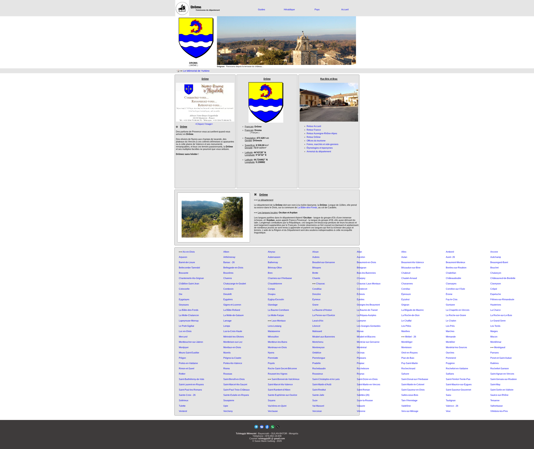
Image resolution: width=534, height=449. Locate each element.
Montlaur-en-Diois (232, 347)
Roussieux (317, 374)
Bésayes (316, 267)
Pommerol (451, 358)
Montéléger (406, 342)
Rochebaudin (319, 368)
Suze (314, 400)
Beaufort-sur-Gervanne (323, 262)
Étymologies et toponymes (320, 148)
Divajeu (271, 294)
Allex (403, 252)
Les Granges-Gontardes (368, 326)
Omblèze (316, 352)
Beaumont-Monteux (455, 262)
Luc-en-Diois (185, 331)
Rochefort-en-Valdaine (457, 368)
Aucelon (361, 257)
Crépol (493, 289)
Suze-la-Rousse (365, 400)
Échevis (361, 294)
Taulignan (451, 400)
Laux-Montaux (279, 321)
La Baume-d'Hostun (322, 310)
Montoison (406, 347)
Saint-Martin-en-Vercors (368, 384)
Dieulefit (227, 294)
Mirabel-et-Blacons (366, 336)
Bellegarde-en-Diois (233, 267)
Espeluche (495, 294)
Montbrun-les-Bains (277, 342)
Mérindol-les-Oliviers (233, 336)
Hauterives (495, 305)
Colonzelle (184, 289)
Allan (359, 252)
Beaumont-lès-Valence (412, 262)
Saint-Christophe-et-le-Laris (326, 379)
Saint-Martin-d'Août (321, 384)
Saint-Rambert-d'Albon (279, 390)
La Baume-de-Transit (367, 310)
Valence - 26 (452, 406)
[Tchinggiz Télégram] (256, 428)
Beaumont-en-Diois (366, 262)
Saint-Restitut (319, 390)
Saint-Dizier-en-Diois (367, 379)
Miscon (493, 336)
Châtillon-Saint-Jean (189, 283)
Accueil (345, 9)
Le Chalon (451, 321)
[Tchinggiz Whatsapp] (272, 428)
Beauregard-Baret (499, 262)
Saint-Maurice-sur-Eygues (459, 384)
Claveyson (495, 283)
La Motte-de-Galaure (233, 315)
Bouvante (183, 273)
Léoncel (316, 326)
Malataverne (274, 331)
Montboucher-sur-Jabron (191, 342)
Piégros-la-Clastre (232, 358)
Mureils (227, 352)
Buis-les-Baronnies (366, 273)
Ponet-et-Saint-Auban (501, 358)
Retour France (314, 130)
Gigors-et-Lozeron (232, 305)
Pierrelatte (273, 358)
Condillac (317, 289)
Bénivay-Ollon (275, 267)
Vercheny (228, 411)
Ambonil (450, 252)
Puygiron (450, 363)
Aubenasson (274, 257)
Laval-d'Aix (317, 321)
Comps (271, 289)
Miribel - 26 (410, 336)
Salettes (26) (363, 395)
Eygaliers (228, 299)
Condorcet (362, 289)
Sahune (405, 374)
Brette (315, 273)
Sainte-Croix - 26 (187, 395)
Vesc (448, 411)
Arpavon (183, 257)
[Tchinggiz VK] (261, 428)
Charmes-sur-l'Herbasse (280, 278)
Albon (226, 252)
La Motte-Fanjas (276, 315)
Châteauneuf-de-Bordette (502, 278)
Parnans (494, 352)
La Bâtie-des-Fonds (307, 207)
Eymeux (316, 299)
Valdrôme (406, 406)
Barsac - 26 (229, 262)
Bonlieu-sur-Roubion (456, 267)
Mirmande (451, 336)
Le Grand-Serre (498, 321)
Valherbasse (496, 406)
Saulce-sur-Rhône (499, 395)
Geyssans (184, 305)
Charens (227, 278)
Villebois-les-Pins (499, 411)
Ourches (450, 352)
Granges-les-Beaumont (368, 305)
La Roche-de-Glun (410, 315)
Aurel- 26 (450, 257)
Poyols (271, 363)
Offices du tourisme (316, 140)
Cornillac (405, 289)
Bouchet (494, 267)
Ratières (494, 363)
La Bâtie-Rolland (231, 310)
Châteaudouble (453, 278)
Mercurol (183, 336)
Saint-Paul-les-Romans (190, 390)
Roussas (227, 374)
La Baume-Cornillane (278, 310)
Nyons (271, 352)
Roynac (360, 374)
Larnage (227, 321)
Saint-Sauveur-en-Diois (413, 390)
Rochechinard (408, 368)
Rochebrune (363, 368)
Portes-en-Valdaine (188, 363)
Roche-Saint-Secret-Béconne (282, 368)
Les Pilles (406, 326)
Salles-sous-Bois (409, 395)
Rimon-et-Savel (186, 368)
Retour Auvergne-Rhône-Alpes (322, 133)
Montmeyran (318, 347)
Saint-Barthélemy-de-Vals (191, 379)
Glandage (273, 305)
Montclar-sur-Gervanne (368, 342)
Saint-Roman (363, 390)
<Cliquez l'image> (204, 124)
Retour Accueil (314, 126)
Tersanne (495, 400)
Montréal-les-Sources (456, 347)
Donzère (316, 294)
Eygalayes (184, 299)
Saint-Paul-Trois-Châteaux (236, 390)
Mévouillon (273, 336)
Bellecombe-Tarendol (189, 267)
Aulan (404, 257)
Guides (261, 9)
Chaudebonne (275, 283)
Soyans (271, 400)
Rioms (226, 368)
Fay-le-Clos (451, 299)
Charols (316, 278)
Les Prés (450, 326)
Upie (225, 406)
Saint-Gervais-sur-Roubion (503, 379)
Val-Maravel (318, 406)
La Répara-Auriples (366, 315)
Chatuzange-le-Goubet (234, 283)
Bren (270, 273)
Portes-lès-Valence (232, 363)
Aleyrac (271, 252)
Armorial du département (319, 151)
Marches (450, 331)
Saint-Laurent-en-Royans (191, 384)
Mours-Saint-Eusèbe (189, 352)
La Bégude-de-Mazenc (412, 310)
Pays (317, 9)
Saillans (450, 374)
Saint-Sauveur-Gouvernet (458, 390)
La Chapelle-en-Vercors (457, 310)
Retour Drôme (314, 137)
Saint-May (495, 384)
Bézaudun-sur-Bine (411, 267)
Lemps (226, 326)
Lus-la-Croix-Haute (232, 331)
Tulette (182, 406)
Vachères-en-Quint (277, 406)
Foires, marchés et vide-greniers (322, 144)
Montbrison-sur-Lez (232, 342)
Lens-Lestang (274, 326)
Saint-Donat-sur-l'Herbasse (414, 379)
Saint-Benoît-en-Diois (234, 379)
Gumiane (450, 305)
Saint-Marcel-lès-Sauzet (235, 384)
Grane (315, 305)
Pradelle (316, 363)
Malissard (317, 331)
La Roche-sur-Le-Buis (501, 315)
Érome (449, 294)
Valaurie (361, 406)
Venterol (183, 411)
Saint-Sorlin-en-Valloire (501, 390)
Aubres (315, 257)
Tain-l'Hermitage (409, 400)
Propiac (360, 363)
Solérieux (183, 400)
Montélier (450, 342)
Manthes (405, 331)
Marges (494, 331)
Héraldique (289, 9)
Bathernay (273, 262)
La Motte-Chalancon (189, 315)
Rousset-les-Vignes (277, 374)
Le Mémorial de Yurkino (196, 70)
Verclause (273, 411)
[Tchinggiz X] (277, 428)
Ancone (494, 252)
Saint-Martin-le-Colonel (412, 384)
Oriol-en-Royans (409, 352)
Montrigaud (499, 347)
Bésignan (361, 267)
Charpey (361, 278)
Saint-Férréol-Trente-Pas (458, 379)
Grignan (405, 305)
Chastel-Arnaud (409, 278)
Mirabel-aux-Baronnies (323, 336)
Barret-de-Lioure (187, 262)
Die (180, 294)
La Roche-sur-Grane (456, 315)
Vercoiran (317, 411)
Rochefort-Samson (499, 368)
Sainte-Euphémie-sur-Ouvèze (282, 395)
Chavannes (407, 283)
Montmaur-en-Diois (277, 347)
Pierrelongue (318, 358)
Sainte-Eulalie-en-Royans (236, 395)
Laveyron (361, 321)
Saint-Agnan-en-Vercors (502, 374)
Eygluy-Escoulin (276, 299)
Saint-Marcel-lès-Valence (280, 384)
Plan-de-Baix (407, 358)
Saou (448, 395)
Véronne (361, 411)
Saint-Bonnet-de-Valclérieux (285, 379)
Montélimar (495, 342)
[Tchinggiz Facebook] (267, 428)
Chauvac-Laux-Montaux (368, 283)
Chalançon (495, 273)
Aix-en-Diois (188, 252)
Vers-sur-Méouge (409, 411)
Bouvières (228, 273)
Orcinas (360, 352)
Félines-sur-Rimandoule (502, 299)
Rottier (182, 374)
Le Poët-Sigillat (186, 326)
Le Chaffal (406, 321)
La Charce (495, 310)
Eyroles (360, 299)
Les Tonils (495, 326)
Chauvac (320, 283)
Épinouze (406, 294)
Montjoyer (184, 347)
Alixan (315, 252)
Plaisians (361, 358)
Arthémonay (229, 257)
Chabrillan (451, 273)
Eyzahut (405, 299)
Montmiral (362, 347)
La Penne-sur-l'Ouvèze (323, 315)
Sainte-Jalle (318, 395)
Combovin (228, 289)
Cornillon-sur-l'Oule (455, 289)
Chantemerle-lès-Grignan (191, 278)
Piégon (182, 358)
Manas (360, 331)
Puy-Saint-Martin (409, 363)
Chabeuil (405, 273)
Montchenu (317, 342)
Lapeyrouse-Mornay (189, 321)
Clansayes (451, 283)
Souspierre (228, 400)
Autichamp (495, 257)
